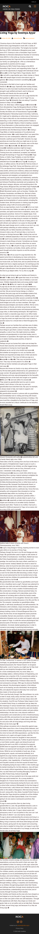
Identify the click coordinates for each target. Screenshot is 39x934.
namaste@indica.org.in (23, 925)
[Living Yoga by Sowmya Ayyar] (19, 18)
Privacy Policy (19, 928)
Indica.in (34, 2)
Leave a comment (29, 38)
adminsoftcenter (17, 38)
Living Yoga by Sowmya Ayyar (17, 32)
